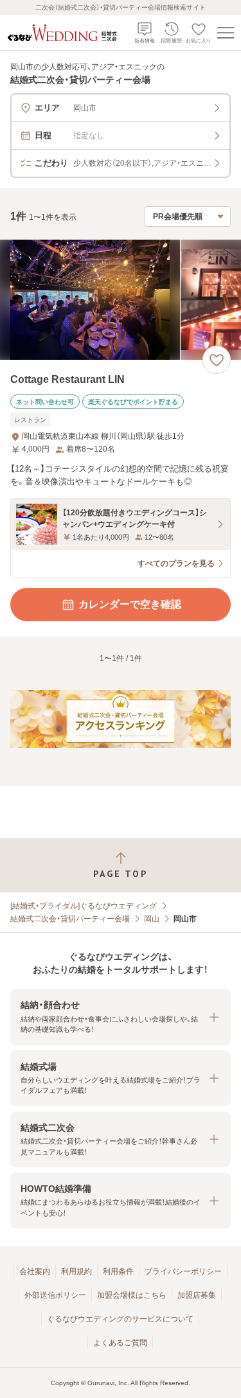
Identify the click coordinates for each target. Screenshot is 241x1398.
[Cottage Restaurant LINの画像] (120, 300)
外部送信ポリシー (55, 1295)
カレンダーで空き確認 (129, 604)
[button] (120, 1017)
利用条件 (118, 1271)
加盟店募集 (196, 1295)
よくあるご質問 (120, 1342)
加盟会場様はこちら (131, 1295)
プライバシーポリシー (183, 1271)
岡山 (151, 918)
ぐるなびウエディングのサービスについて (120, 1318)
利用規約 (76, 1271)
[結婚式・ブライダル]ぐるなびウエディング (83, 905)
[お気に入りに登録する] (216, 360)
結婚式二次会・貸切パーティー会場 (70, 918)
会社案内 (34, 1271)
